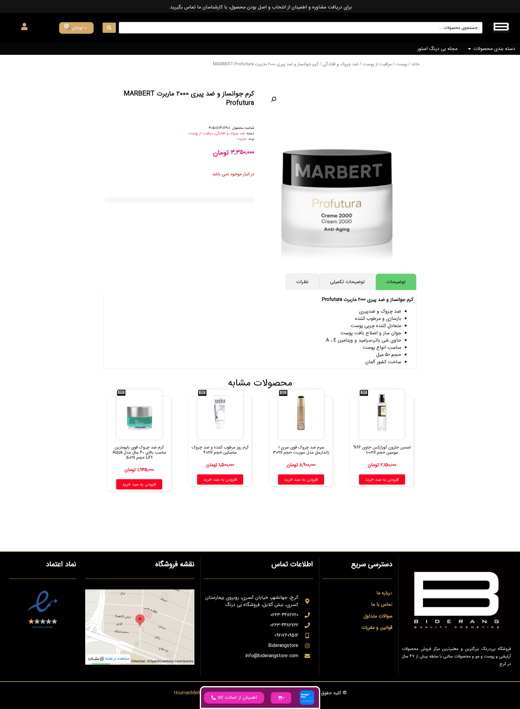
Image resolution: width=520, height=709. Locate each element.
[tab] (396, 281)
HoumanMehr (188, 693)
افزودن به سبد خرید (382, 479)
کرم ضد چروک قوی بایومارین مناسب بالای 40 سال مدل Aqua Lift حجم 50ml (139, 452)
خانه (415, 64)
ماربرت (241, 139)
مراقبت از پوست (377, 64)
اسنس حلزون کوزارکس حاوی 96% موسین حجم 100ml (382, 450)
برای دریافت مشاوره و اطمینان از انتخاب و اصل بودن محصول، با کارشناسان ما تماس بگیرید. (260, 7)
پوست (401, 64)
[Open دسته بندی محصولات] (469, 48)
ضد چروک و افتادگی (340, 64)
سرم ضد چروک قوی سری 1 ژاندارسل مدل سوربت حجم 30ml (301, 450)
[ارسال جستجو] (109, 28)
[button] (273, 99)
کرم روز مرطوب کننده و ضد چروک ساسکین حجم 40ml (220, 450)
